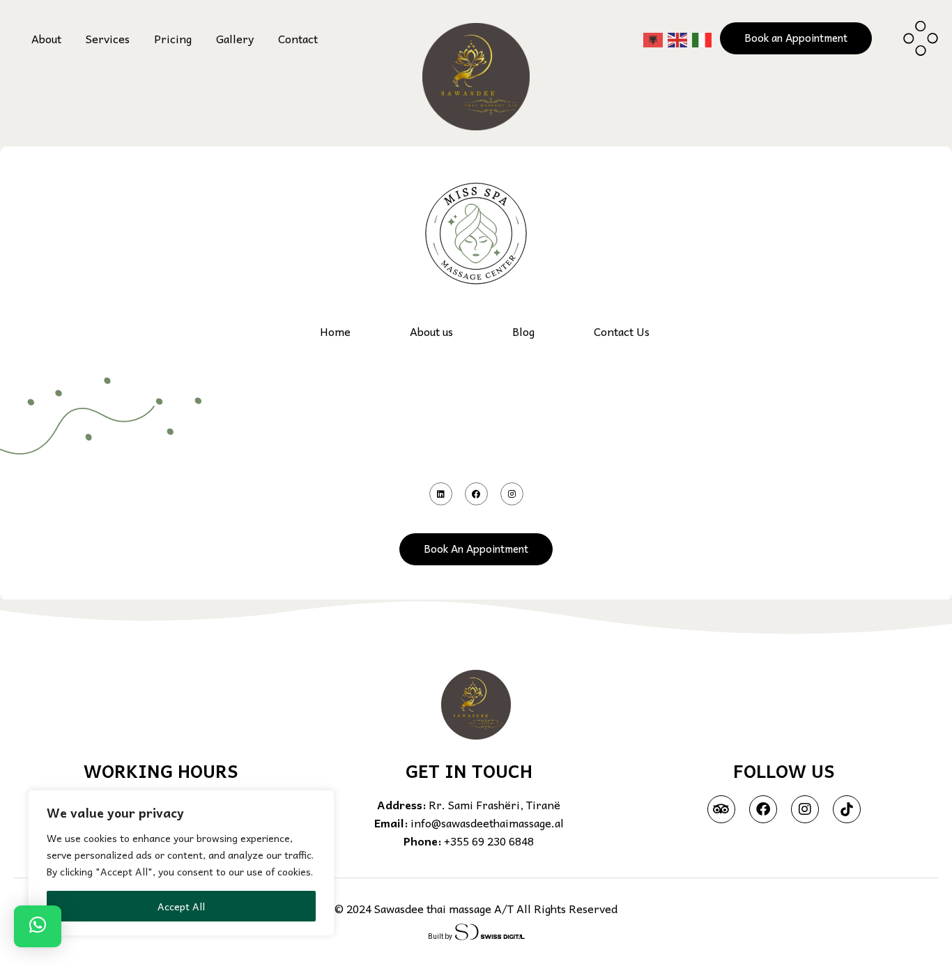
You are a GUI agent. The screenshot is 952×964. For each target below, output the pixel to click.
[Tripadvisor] (721, 809)
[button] (37, 926)
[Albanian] (653, 38)
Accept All (181, 906)
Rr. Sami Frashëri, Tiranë (494, 804)
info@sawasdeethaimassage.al (487, 822)
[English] (678, 38)
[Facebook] (476, 493)
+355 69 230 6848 (489, 841)
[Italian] (702, 38)
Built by (441, 936)
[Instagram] (511, 493)
